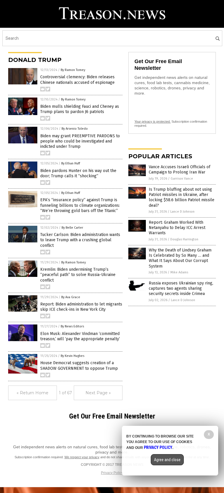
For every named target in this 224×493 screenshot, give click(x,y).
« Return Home (32, 392)
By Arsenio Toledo (75, 129)
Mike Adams (179, 272)
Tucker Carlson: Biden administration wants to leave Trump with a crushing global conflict (80, 240)
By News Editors (72, 326)
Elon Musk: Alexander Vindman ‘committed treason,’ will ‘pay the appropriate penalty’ (80, 336)
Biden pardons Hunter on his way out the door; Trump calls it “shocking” (78, 173)
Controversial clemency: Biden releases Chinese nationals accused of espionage (77, 79)
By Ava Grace (70, 297)
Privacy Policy (112, 473)
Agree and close (167, 459)
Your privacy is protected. (152, 121)
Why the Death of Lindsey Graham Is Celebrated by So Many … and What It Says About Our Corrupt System (180, 258)
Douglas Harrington (184, 239)
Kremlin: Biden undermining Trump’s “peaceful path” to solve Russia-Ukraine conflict (78, 274)
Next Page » (98, 392)
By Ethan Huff (70, 163)
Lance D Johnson (182, 211)
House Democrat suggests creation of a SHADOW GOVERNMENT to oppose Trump (79, 365)
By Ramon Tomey (73, 70)
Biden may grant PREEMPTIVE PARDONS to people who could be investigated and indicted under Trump (80, 141)
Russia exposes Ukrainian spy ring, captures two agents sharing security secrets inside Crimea (181, 288)
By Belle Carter (72, 228)
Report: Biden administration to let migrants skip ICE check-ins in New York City (81, 307)
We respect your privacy (81, 457)
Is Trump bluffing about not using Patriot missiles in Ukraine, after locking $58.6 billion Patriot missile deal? (181, 197)
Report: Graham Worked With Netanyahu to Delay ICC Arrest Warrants (177, 227)
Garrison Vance (182, 178)
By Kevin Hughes (72, 356)
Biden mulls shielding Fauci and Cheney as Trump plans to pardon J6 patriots (79, 109)
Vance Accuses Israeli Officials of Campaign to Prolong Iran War (179, 169)
